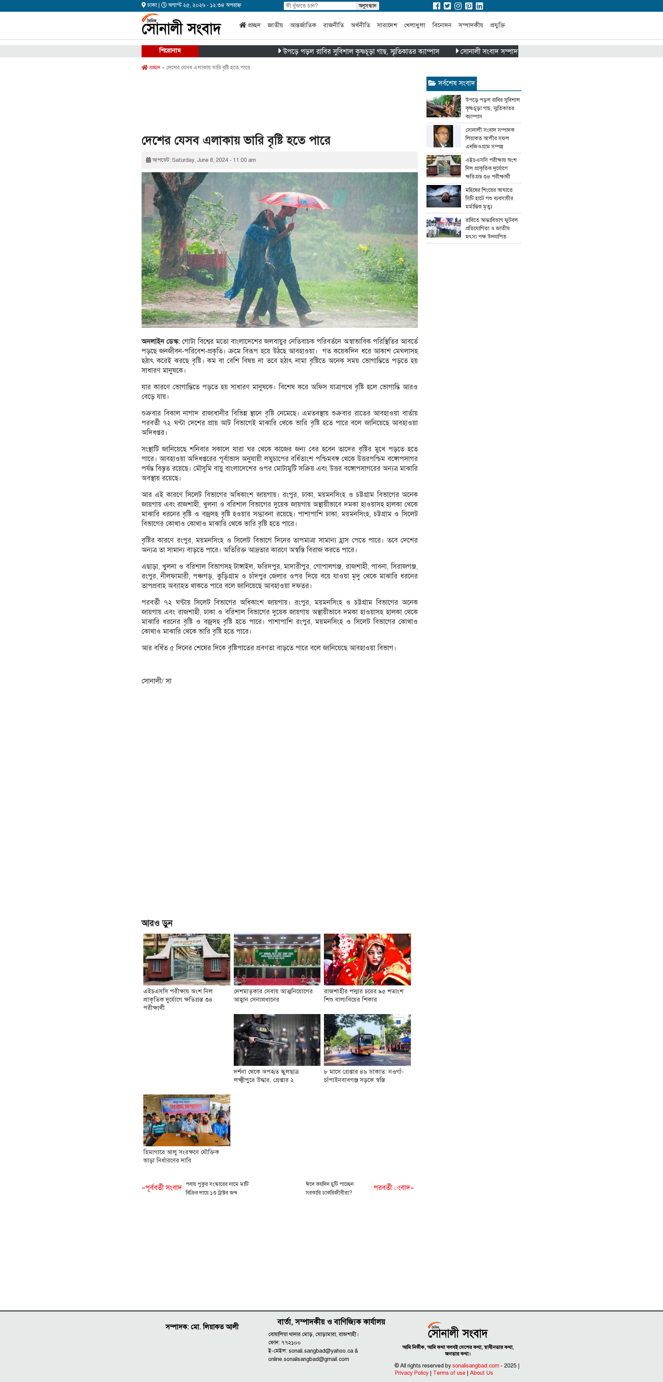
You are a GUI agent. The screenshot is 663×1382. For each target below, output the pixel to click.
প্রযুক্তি (497, 25)
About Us (481, 1373)
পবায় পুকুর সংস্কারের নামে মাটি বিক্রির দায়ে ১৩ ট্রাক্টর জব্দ (195, 1188)
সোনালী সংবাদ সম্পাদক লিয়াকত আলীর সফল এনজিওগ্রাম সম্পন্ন (511, 51)
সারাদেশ (387, 25)
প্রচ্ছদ (254, 25)
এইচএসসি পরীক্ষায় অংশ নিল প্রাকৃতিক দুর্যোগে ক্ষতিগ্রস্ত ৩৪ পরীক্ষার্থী (178, 999)
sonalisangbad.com (475, 1365)
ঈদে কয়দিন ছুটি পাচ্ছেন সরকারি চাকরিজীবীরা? (360, 1188)
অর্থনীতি (360, 25)
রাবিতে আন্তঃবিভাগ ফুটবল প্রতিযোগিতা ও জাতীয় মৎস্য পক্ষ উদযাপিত (491, 228)
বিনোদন (442, 25)
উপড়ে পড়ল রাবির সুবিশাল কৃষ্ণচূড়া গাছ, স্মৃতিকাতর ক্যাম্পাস (327, 51)
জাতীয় (275, 25)
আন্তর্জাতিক (303, 25)
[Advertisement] (267, 104)
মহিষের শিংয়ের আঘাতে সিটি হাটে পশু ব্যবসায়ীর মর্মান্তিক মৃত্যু (489, 198)
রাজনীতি (333, 25)
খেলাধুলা (414, 25)
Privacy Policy (412, 1373)
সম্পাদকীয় (471, 25)
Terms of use (449, 1373)
